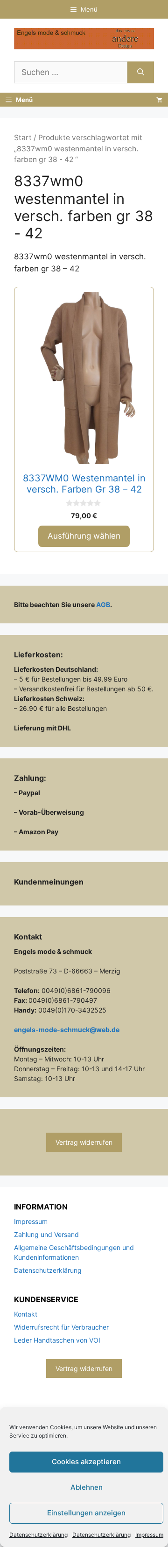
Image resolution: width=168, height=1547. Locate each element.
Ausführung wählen (84, 535)
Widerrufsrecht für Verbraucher (61, 1327)
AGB (103, 604)
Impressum (149, 1534)
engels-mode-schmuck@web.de (66, 1030)
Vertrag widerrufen (84, 1142)
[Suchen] (140, 72)
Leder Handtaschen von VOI (57, 1340)
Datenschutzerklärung (38, 1534)
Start (23, 137)
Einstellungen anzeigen (86, 1512)
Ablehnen (86, 1487)
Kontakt (25, 1314)
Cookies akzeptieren (86, 1461)
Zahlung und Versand (46, 1234)
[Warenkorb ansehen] (159, 100)
